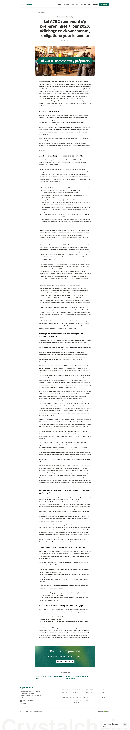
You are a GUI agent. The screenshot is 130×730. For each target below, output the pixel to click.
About (102, 692)
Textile (75, 695)
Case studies (66, 695)
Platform (64, 692)
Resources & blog (67, 697)
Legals (35, 711)
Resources (104, 695)
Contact (103, 697)
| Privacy (39, 711)
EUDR (87, 700)
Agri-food (76, 702)
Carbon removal (78, 700)
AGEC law (89, 692)
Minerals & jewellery (79, 697)
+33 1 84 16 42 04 (25, 704)
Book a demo (30, 700)
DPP (87, 697)
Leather (75, 692)
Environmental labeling (92, 695)
